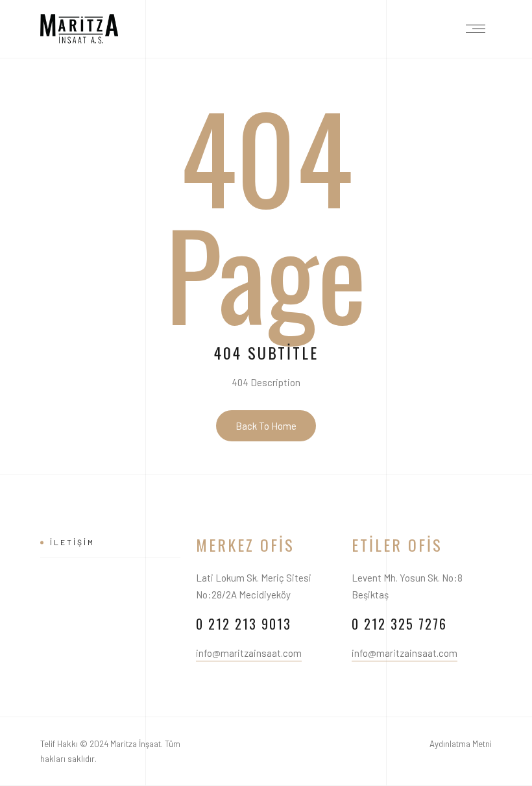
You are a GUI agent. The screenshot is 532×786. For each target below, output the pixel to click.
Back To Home (266, 426)
